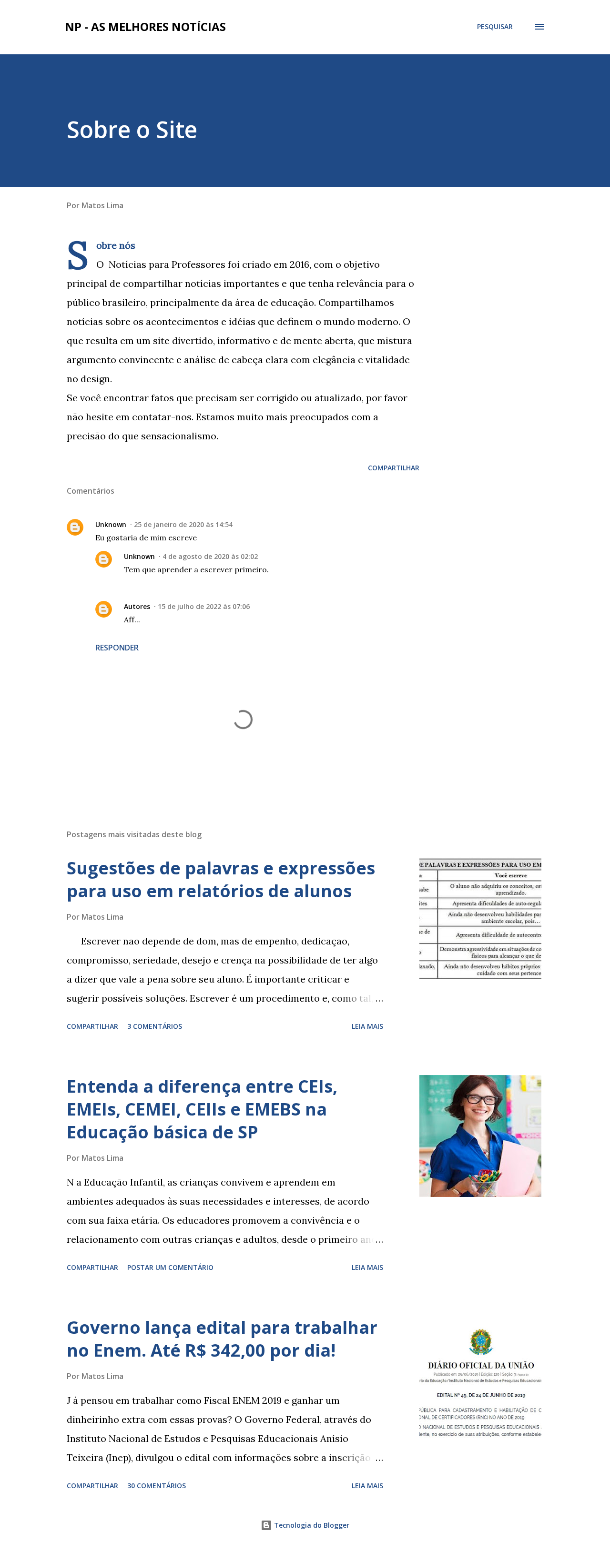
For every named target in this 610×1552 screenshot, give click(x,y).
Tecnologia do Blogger (310, 1525)
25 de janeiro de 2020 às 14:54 (183, 524)
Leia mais (367, 1026)
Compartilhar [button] (393, 467)
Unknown (110, 524)
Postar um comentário (170, 1267)
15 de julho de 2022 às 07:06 (204, 606)
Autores (137, 606)
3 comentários (154, 1026)
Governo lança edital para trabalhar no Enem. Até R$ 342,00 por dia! (222, 1339)
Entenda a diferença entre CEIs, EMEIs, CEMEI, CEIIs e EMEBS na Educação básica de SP (202, 1109)
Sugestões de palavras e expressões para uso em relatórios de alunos (221, 879)
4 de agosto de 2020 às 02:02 (210, 556)
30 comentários (156, 1485)
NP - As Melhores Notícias (145, 26)
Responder (117, 647)
